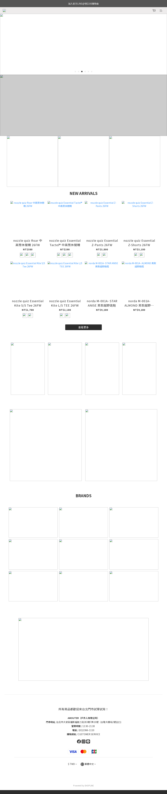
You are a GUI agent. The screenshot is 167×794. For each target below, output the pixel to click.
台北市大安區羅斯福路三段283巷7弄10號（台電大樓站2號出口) (88, 722)
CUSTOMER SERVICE (89, 734)
